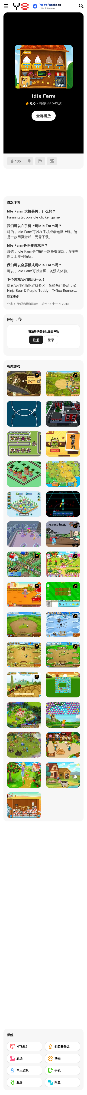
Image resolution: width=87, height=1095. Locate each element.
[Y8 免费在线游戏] (21, 6)
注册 (36, 340)
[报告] (40, 161)
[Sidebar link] (6, 6)
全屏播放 (43, 115)
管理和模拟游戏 (27, 304)
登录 (51, 340)
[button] (13, 296)
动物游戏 (31, 285)
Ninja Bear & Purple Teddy (27, 290)
